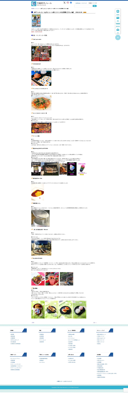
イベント (37, 8)
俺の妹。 (99, 343)
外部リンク (59, 381)
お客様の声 (71, 358)
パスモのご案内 (72, 347)
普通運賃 (42, 334)
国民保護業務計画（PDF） (103, 371)
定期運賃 (42, 336)
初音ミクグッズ (101, 341)
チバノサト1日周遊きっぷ (74, 340)
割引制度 (71, 343)
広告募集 (13, 362)
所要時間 (13, 338)
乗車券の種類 (71, 334)
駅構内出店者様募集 (15, 369)
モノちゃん (42, 362)
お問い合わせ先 (72, 362)
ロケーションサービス (16, 364)
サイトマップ (84, 3)
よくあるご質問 (72, 360)
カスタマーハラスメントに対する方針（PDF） (107, 373)
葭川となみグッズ (101, 338)
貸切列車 (42, 341)
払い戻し (71, 336)
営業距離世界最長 (43, 358)
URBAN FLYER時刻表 (15, 343)
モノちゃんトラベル (15, 358)
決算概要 (99, 362)
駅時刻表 (13, 336)
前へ (32, 322)
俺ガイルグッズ (101, 340)
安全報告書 (100, 366)
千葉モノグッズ (101, 336)
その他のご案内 (72, 345)
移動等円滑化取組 (101, 377)
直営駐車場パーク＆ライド (16, 366)
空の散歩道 (13, 341)
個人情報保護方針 (101, 369)
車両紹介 (42, 360)
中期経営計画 (100, 367)
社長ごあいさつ (101, 360)
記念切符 (71, 341)
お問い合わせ (78, 3)
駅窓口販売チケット (102, 334)
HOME (32, 8)
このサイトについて (67, 381)
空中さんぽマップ (15, 340)
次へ (95, 322)
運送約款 (71, 349)
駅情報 (12, 334)
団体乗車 (42, 338)
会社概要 (99, 358)
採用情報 (99, 375)
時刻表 (117, 14)
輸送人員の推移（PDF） (103, 364)
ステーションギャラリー (16, 367)
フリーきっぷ (43, 340)
